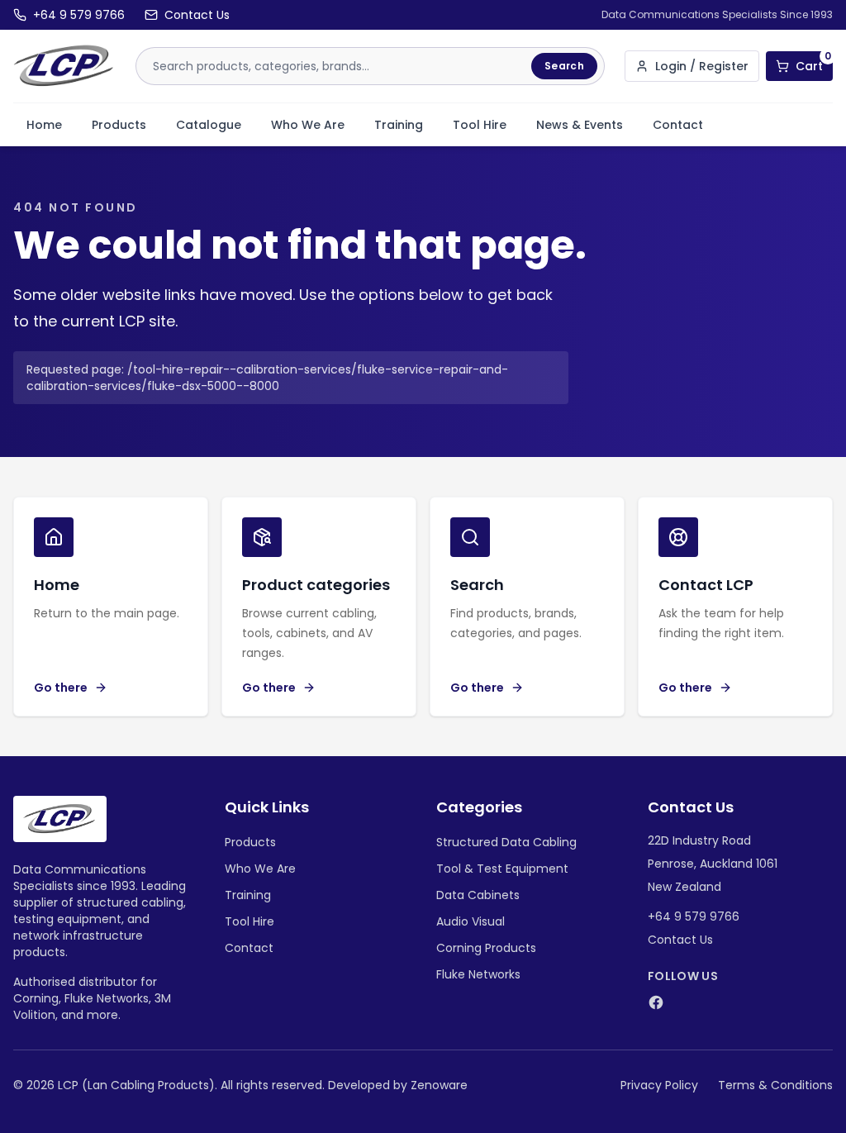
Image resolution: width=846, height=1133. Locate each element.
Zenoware (439, 1085)
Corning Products (486, 948)
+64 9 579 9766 (693, 916)
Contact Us (680, 939)
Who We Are (308, 125)
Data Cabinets (478, 895)
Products (119, 125)
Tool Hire (479, 125)
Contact (678, 125)
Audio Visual (470, 921)
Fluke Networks (478, 974)
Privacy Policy (659, 1085)
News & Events (579, 125)
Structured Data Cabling (506, 842)
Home (44, 125)
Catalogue (208, 125)
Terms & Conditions (775, 1085)
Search (564, 66)
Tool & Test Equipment (502, 868)
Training (398, 125)
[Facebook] (656, 1002)
